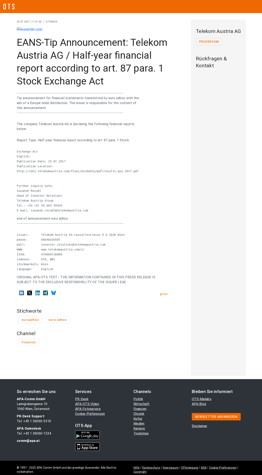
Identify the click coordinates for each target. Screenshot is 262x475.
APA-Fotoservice (88, 409)
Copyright (140, 471)
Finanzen (139, 409)
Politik (138, 399)
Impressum (170, 467)
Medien (139, 424)
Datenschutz (151, 467)
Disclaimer (199, 426)
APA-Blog (199, 404)
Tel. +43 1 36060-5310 (34, 421)
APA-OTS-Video (87, 404)
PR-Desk (81, 399)
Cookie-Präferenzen (90, 414)
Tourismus (141, 433)
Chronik (138, 414)
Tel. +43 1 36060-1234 (34, 433)
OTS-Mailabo (201, 399)
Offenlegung (189, 467)
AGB (204, 467)
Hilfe (136, 467)
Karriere (139, 428)
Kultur (137, 419)
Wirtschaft (141, 404)
